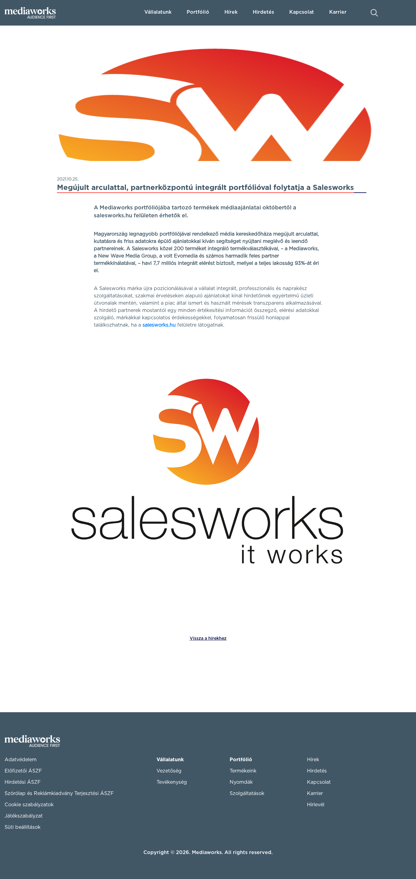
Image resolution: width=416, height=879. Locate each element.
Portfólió (241, 759)
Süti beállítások (23, 827)
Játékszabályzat (24, 816)
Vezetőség (169, 771)
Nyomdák (241, 782)
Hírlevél (315, 804)
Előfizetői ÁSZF (23, 771)
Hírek (231, 12)
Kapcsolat (319, 782)
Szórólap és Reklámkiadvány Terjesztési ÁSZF (59, 793)
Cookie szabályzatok (29, 804)
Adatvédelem (21, 759)
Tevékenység (172, 782)
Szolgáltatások (247, 793)
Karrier (315, 793)
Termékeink (243, 771)
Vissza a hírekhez (208, 638)
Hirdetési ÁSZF (23, 782)
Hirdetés (263, 12)
